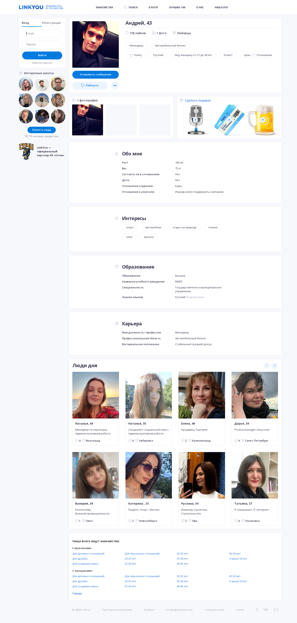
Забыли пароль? (42, 62)
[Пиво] (263, 119)
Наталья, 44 (84, 423)
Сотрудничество (214, 609)
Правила (149, 609)
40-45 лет (182, 563)
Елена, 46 (188, 423)
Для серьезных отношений (142, 553)
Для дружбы (80, 558)
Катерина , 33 (138, 503)
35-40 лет (182, 558)
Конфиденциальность (179, 609)
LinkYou (85, 609)
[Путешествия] (229, 119)
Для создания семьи (85, 563)
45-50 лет (235, 553)
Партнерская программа (117, 609)
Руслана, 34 (189, 503)
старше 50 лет (238, 558)
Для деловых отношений (88, 553)
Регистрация (51, 23)
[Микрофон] (195, 119)
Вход (25, 23)
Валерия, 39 (84, 503)
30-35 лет (182, 553)
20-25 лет (130, 558)
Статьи (240, 609)
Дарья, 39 (241, 423)
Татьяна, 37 (243, 503)
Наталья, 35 (137, 423)
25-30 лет (130, 563)
